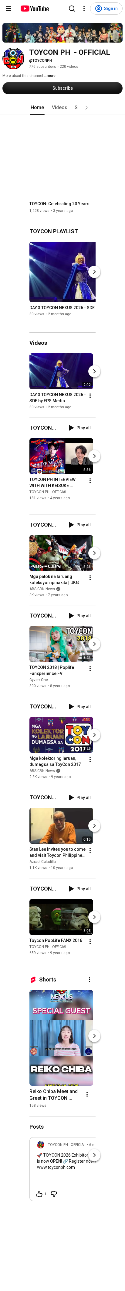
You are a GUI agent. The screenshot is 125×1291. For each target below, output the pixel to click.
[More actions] (90, 396)
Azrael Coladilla (42, 862)
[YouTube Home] (34, 8)
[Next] (94, 272)
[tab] (37, 107)
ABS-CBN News (42, 589)
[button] (86, 107)
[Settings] (84, 8)
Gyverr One (38, 680)
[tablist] (62, 107)
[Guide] (8, 8)
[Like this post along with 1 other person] (39, 1194)
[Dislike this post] (54, 1194)
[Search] (72, 8)
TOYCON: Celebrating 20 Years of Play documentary (62, 203)
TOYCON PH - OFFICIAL (48, 492)
